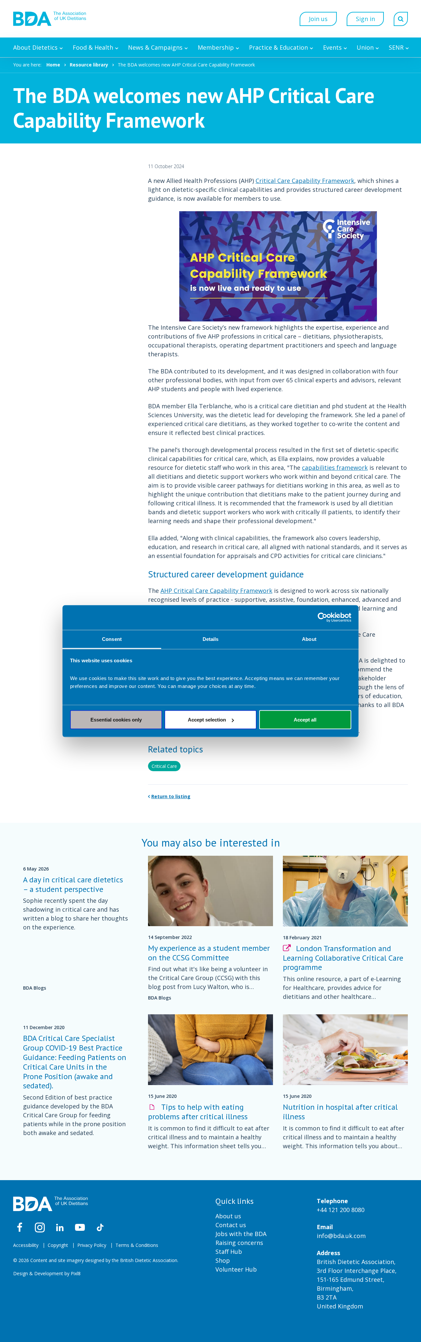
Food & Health (93, 47)
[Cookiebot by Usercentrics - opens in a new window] (322, 617)
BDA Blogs (34, 988)
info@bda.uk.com (341, 1236)
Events (332, 47)
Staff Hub (228, 1251)
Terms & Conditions (136, 1245)
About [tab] (309, 639)
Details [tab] (211, 639)
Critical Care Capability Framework (305, 181)
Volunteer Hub (236, 1269)
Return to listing (170, 796)
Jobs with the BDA (240, 1234)
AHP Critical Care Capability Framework (216, 591)
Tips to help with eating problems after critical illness (198, 1112)
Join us (318, 19)
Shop (222, 1260)
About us (228, 1216)
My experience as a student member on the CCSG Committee (209, 953)
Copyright (58, 1245)
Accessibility (25, 1245)
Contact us (230, 1225)
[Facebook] (19, 1227)
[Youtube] (80, 1227)
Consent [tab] (112, 639)
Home (53, 65)
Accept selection (207, 719)
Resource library (89, 65)
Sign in (365, 19)
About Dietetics (35, 47)
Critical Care (164, 766)
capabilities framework (335, 467)
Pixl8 (76, 1273)
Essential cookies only (116, 719)
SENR (396, 47)
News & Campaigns (155, 47)
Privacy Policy (91, 1245)
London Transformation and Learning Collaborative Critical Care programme (343, 958)
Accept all (305, 719)
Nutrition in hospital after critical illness (340, 1112)
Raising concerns (239, 1243)
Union (365, 47)
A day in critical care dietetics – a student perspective (73, 884)
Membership (216, 47)
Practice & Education (278, 47)
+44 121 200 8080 (340, 1210)
